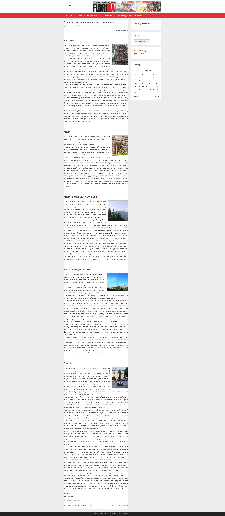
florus (81, 26)
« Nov (136, 96)
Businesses (109, 16)
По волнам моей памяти (73, 500)
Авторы (82, 16)
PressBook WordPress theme (124, 513)
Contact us (138, 16)
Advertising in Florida (125, 16)
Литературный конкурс (95, 16)
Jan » (157, 96)
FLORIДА (67, 6)
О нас (72, 16)
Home (66, 16)
